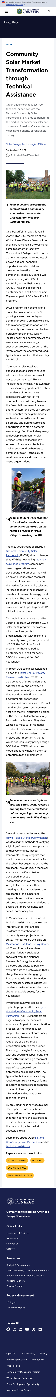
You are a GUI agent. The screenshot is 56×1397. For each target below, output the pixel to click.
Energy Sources (17, 1168)
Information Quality (16, 1359)
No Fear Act (38, 1359)
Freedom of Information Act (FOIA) (25, 1275)
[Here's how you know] (28, 3)
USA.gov (11, 1302)
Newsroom (12, 1238)
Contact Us (12, 1243)
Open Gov (11, 1353)
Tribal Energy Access (20, 1175)
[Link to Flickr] (40, 1329)
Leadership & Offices (17, 1233)
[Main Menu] (7, 12)
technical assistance (18, 1146)
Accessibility (28, 1353)
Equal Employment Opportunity (22, 1384)
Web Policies (13, 1365)
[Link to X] (34, 1329)
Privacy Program (14, 1286)
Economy (37, 1160)
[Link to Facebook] (8, 1329)
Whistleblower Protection (19, 1378)
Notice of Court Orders (18, 1390)
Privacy (43, 1353)
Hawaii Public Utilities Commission (26, 837)
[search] (49, 12)
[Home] (28, 14)
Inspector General (15, 1280)
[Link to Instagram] (14, 1329)
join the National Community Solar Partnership (26, 1011)
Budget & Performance (18, 1265)
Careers (10, 1248)
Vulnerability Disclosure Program (23, 1371)
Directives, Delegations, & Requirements (27, 1270)
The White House (15, 1307)
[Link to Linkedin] (20, 1329)
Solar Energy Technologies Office (26, 144)
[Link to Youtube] (27, 1329)
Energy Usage (18, 1160)
